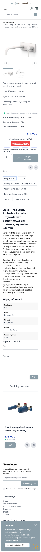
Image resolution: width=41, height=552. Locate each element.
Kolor (5, 171)
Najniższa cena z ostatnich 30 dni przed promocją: (19, 150)
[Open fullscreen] (20, 49)
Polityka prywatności (12, 506)
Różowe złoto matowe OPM (16, 194)
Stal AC (7, 199)
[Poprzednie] (7, 63)
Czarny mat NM (29, 183)
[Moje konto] (31, 8)
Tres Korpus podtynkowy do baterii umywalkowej (19, 429)
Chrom (22, 178)
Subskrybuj (27, 484)
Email (5, 346)
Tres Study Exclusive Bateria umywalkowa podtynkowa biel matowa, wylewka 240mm (21, 26)
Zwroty (6, 512)
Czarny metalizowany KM (15, 189)
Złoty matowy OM (21, 199)
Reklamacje (8, 509)
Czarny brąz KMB (11, 183)
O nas (5, 501)
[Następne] (34, 63)
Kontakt (6, 514)
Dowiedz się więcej (13, 540)
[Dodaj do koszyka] (10, 445)
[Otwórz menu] (5, 8)
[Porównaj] (36, 167)
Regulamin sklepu (10, 503)
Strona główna (8, 22)
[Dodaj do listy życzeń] (30, 167)
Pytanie (6, 356)
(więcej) (34, 489)
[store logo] (20, 3)
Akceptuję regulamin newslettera (18, 489)
